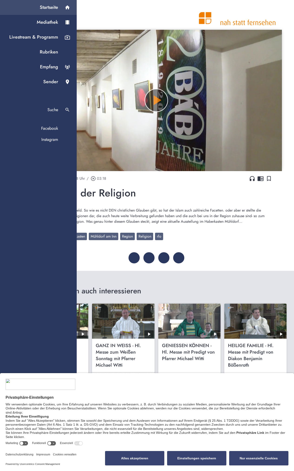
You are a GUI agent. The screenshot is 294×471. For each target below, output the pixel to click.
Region (127, 236)
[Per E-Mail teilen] (178, 257)
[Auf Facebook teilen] (134, 257)
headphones (252, 178)
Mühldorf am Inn (103, 236)
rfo (159, 236)
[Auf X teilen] (149, 257)
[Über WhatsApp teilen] (163, 257)
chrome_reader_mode (260, 178)
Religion (145, 236)
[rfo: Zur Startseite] (237, 15)
